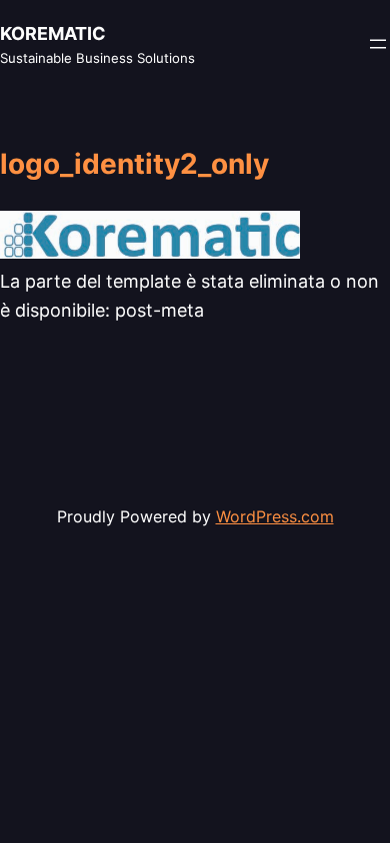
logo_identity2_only (134, 165)
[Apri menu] (378, 44)
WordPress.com (275, 516)
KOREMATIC (53, 33)
